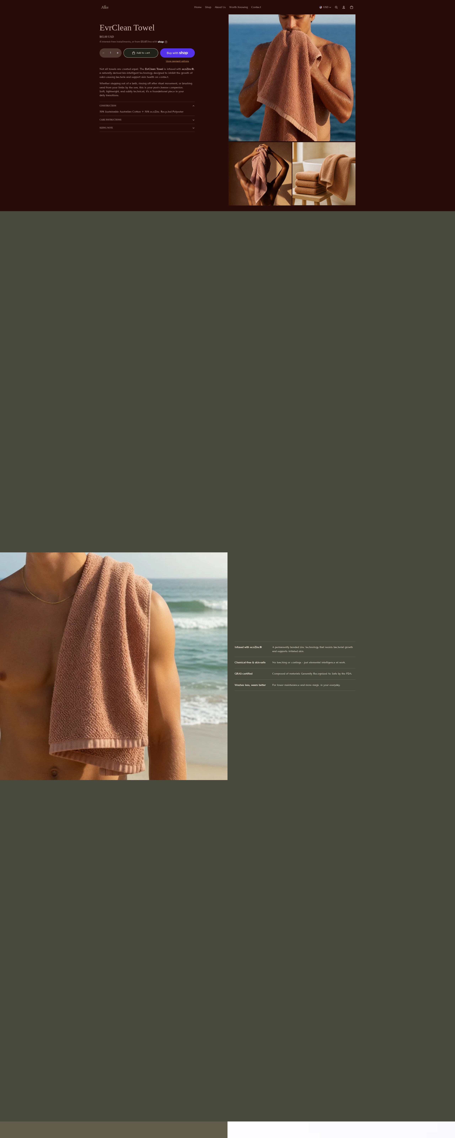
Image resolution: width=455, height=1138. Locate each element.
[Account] (344, 7)
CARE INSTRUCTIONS (110, 120)
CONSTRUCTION (108, 106)
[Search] (336, 7)
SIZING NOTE (106, 128)
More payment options (177, 61)
